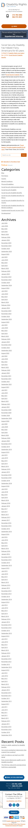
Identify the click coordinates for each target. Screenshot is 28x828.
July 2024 (4, 291)
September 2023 (6, 319)
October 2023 (5, 316)
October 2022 (5, 348)
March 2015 (5, 582)
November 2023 (6, 314)
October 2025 (5, 248)
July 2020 (4, 424)
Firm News (4, 176)
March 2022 (5, 367)
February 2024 (5, 305)
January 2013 (5, 656)
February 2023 (5, 339)
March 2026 (5, 234)
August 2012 (5, 670)
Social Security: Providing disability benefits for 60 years (13, 147)
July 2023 (4, 325)
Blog (2, 173)
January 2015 (5, 588)
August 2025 (5, 254)
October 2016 (5, 529)
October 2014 (5, 596)
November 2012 (6, 661)
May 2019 (4, 461)
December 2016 (6, 523)
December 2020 (6, 410)
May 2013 (4, 645)
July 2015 (4, 571)
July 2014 (4, 605)
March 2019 (5, 466)
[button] (14, 26)
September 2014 (6, 599)
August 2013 (5, 636)
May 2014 (4, 611)
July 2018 (4, 489)
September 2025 (6, 251)
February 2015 (5, 585)
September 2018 (6, 483)
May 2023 (4, 330)
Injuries (3, 178)
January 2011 (5, 724)
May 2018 (4, 495)
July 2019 (4, 455)
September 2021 (6, 384)
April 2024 (4, 299)
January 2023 (5, 342)
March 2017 (5, 514)
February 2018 (5, 503)
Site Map (10, 824)
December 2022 (6, 345)
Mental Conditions (7, 181)
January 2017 (5, 520)
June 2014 (4, 608)
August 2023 (5, 322)
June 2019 (4, 458)
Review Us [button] (14, 812)
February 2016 (5, 551)
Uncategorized (5, 213)
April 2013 (4, 647)
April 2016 (4, 546)
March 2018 (5, 500)
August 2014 (5, 602)
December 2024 (6, 277)
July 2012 (4, 673)
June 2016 (4, 540)
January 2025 (5, 274)
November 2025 (6, 246)
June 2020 (4, 427)
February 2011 (5, 721)
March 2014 (5, 616)
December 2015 (6, 557)
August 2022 (5, 353)
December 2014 (6, 591)
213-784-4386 (17, 15)
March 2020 (5, 435)
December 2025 (6, 243)
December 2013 (6, 625)
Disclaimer (5, 824)
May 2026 (4, 229)
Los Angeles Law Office (14, 801)
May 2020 (4, 429)
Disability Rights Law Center (16, 53)
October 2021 (5, 381)
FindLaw (21, 825)
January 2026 (5, 240)
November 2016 (6, 526)
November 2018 (6, 478)
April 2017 (4, 512)
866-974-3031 (17, 17)
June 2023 (4, 328)
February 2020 (5, 438)
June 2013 (4, 642)
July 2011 (4, 707)
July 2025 (4, 257)
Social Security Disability (12, 74)
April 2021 (4, 398)
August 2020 (5, 421)
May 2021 (4, 396)
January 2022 (5, 373)
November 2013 (6, 628)
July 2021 (4, 390)
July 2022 (4, 356)
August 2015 (5, 568)
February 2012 (5, 687)
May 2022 (4, 362)
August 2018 (5, 486)
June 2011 (4, 710)
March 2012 (5, 684)
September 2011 (6, 701)
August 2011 (5, 704)
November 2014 (6, 594)
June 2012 (4, 676)
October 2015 (5, 562)
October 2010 (5, 732)
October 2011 (5, 698)
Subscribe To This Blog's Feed (11, 161)
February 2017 (5, 517)
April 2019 (4, 463)
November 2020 (6, 413)
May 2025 (4, 263)
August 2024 (5, 288)
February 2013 (5, 653)
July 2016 (4, 537)
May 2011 (4, 712)
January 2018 (5, 506)
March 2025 (5, 268)
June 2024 (4, 294)
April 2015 (4, 579)
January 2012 (5, 690)
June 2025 (4, 260)
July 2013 (4, 639)
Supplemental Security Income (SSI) (12, 210)
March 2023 (5, 336)
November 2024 (6, 280)
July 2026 (4, 223)
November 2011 (6, 695)
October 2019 (5, 447)
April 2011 (4, 715)
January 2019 (5, 472)
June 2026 (4, 226)
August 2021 (5, 387)
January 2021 (5, 407)
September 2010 (6, 735)
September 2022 (6, 350)
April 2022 (4, 364)
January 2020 (5, 441)
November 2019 (6, 444)
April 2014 (4, 613)
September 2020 (6, 418)
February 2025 (5, 271)
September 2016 (6, 531)
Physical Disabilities (7, 184)
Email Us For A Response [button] (15, 777)
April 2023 (4, 333)
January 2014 (5, 622)
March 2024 (5, 302)
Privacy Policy (17, 824)
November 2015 (6, 560)
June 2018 (4, 492)
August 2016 (5, 534)
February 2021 (5, 404)
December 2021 (6, 376)
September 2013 (6, 633)
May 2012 (4, 678)
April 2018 (4, 497)
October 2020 (5, 415)
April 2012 (4, 681)
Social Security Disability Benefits (11, 193)
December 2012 (6, 659)
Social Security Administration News (12, 187)
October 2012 (5, 664)
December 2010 (6, 727)
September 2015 (6, 565)
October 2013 (5, 630)
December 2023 (6, 311)
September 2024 (6, 285)
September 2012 (6, 667)
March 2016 (5, 548)
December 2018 (6, 475)
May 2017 (4, 509)
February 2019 (5, 469)
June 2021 (4, 393)
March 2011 (5, 718)
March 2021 (5, 401)
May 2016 (4, 543)
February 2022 (5, 370)
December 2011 (6, 693)
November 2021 (6, 379)
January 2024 (5, 308)
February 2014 (5, 619)
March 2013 (5, 650)
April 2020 (4, 432)
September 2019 (6, 449)
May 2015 (4, 577)
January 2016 (5, 554)
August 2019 (5, 452)
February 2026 (5, 237)
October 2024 (5, 282)
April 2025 (4, 265)
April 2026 (4, 231)
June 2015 (4, 574)
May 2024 (4, 297)
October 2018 (5, 480)
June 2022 (4, 359)
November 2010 (6, 729)
